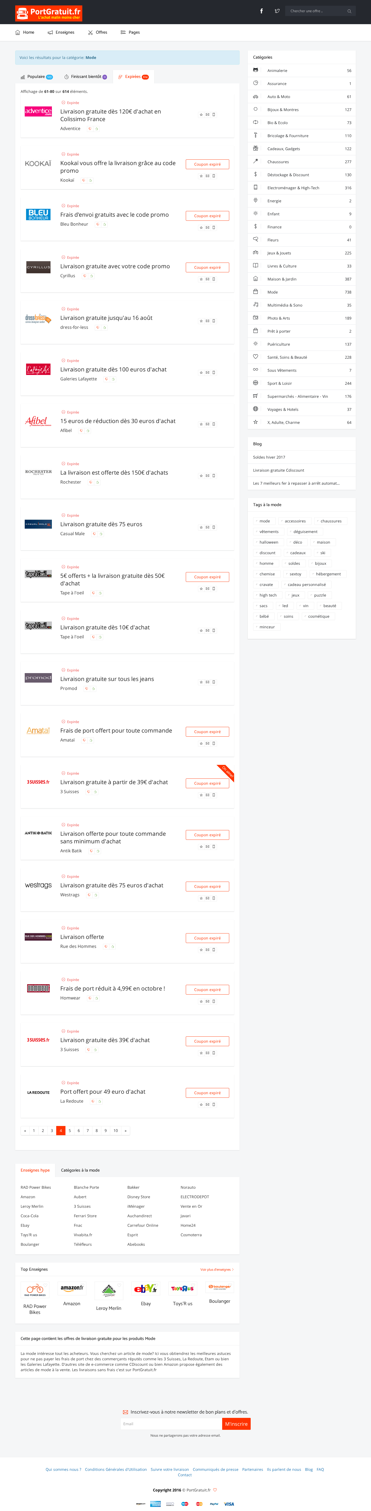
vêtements (269, 531)
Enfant (308, 213)
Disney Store (138, 1196)
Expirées (135, 76)
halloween (269, 542)
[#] (141, 1504)
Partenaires (252, 1469)
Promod (69, 688)
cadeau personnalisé (307, 584)
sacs (264, 605)
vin (306, 605)
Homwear (70, 998)
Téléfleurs (83, 1244)
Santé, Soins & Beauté (308, 357)
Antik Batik (71, 851)
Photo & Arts (308, 318)
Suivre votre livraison (170, 1469)
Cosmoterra (191, 1234)
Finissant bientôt (88, 76)
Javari (186, 1215)
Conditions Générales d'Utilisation (116, 1469)
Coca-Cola (30, 1215)
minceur (267, 626)
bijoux (320, 563)
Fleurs (308, 239)
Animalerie (308, 70)
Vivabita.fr (83, 1234)
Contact (185, 1474)
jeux (295, 595)
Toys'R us (29, 1234)
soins (288, 616)
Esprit (132, 1234)
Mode (308, 292)
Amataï (68, 740)
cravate (266, 584)
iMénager (136, 1206)
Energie (308, 200)
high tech (268, 595)
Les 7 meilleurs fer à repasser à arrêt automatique (299, 483)
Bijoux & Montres (308, 109)
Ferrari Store (85, 1215)
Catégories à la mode (80, 1170)
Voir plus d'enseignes (215, 1270)
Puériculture (308, 344)
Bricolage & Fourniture (308, 135)
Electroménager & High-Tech (308, 187)
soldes (294, 563)
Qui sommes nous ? (63, 1469)
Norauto (188, 1187)
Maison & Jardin (308, 279)
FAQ (320, 1469)
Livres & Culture (308, 266)
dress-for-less (74, 327)
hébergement (328, 573)
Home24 (188, 1225)
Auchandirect (139, 1215)
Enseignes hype (35, 1170)
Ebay (25, 1225)
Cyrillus (68, 276)
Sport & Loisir (308, 383)
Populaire (39, 76)
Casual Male (73, 534)
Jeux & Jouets (308, 252)
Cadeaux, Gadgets (308, 148)
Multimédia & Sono (308, 305)
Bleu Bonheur (74, 224)
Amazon (28, 1196)
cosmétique (318, 616)
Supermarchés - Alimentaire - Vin (308, 396)
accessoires (295, 520)
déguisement (305, 531)
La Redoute (72, 1101)
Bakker (133, 1187)
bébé (264, 616)
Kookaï (67, 180)
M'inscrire (236, 1424)
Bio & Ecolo (308, 122)
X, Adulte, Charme (308, 422)
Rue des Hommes (79, 946)
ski (322, 552)
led (285, 605)
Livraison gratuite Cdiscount (278, 470)
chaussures (331, 520)
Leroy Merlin (32, 1206)
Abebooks (136, 1244)
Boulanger (30, 1244)
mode (265, 520)
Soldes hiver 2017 (269, 457)
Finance (308, 226)
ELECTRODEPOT (195, 1196)
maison (323, 542)
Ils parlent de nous (284, 1469)
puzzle (320, 595)
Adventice (70, 128)
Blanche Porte (86, 1187)
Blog (309, 1469)
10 (116, 1130)
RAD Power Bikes (36, 1187)
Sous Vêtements (308, 370)
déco (297, 542)
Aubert (80, 1196)
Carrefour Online (142, 1225)
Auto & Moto (308, 96)
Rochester (71, 482)
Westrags (70, 895)
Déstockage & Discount (308, 174)
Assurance (308, 83)
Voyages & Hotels (308, 409)
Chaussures (308, 161)
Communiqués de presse (215, 1469)
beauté (329, 605)
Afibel (66, 430)
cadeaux (298, 552)
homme (266, 563)
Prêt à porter (308, 331)
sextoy (295, 573)
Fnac (78, 1225)
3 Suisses (70, 791)
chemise (267, 573)
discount (267, 552)
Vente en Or (191, 1206)
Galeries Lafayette (79, 379)
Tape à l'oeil (72, 593)
